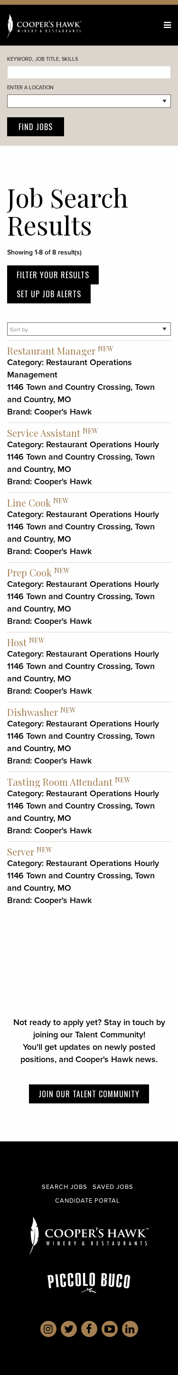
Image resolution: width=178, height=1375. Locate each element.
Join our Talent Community (89, 1094)
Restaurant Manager (51, 350)
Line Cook (29, 502)
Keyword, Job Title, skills (42, 59)
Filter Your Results (53, 275)
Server (20, 851)
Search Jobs (64, 1186)
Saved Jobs (113, 1186)
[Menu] (167, 25)
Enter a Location (30, 87)
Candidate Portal (87, 1200)
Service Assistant (43, 432)
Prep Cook (29, 572)
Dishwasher (32, 712)
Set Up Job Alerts (49, 294)
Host (17, 642)
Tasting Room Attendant (59, 781)
